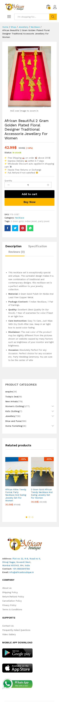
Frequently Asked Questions (16, 630)
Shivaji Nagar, (9, 562)
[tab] (15, 247)
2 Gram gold (17, 221)
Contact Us (8, 626)
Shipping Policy (10, 592)
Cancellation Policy (12, 601)
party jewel (43, 221)
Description (13, 246)
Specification (37, 246)
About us (6, 588)
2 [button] (29, 517)
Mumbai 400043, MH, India (16, 565)
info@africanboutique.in (21, 572)
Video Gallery (9, 634)
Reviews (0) (16, 251)
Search (53, 17)
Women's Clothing (14, 406)
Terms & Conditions (12, 609)
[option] (16, 483)
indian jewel (31, 221)
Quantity (8, 181)
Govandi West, (23, 562)
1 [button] (26, 517)
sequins (9, 391)
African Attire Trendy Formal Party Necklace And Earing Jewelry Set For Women (15, 495)
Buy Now (29, 201)
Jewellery (10, 416)
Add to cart (29, 194)
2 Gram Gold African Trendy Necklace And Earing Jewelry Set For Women (41, 493)
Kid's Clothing (12, 411)
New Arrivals (11, 401)
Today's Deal (11, 396)
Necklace (19, 218)
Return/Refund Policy (13, 596)
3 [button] (32, 517)
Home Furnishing (13, 426)
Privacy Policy (9, 605)
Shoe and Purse (13, 421)
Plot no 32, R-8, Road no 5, (26, 558)
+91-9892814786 (21, 569)
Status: (8, 152)
